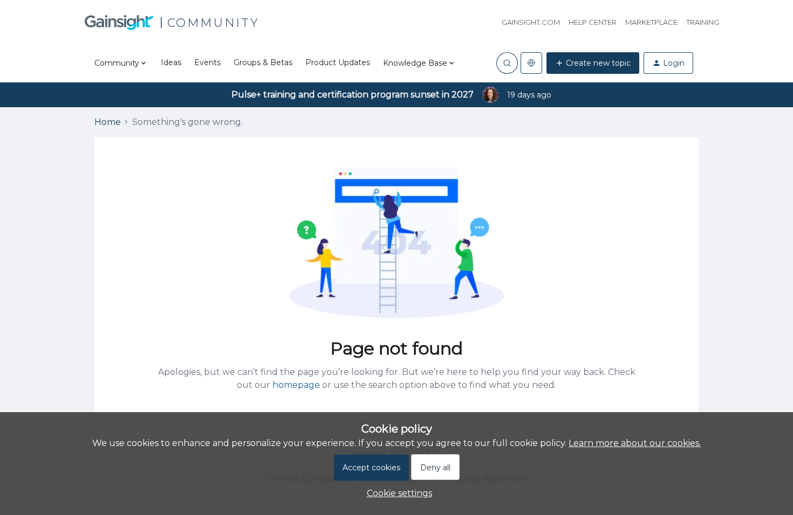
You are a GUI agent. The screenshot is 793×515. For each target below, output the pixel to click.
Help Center (593, 22)
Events (207, 62)
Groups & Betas (263, 62)
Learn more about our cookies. (635, 443)
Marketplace (651, 22)
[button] (592, 63)
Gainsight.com (531, 22)
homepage (296, 385)
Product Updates (337, 62)
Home (107, 122)
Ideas (171, 62)
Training (702, 22)
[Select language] (531, 63)
